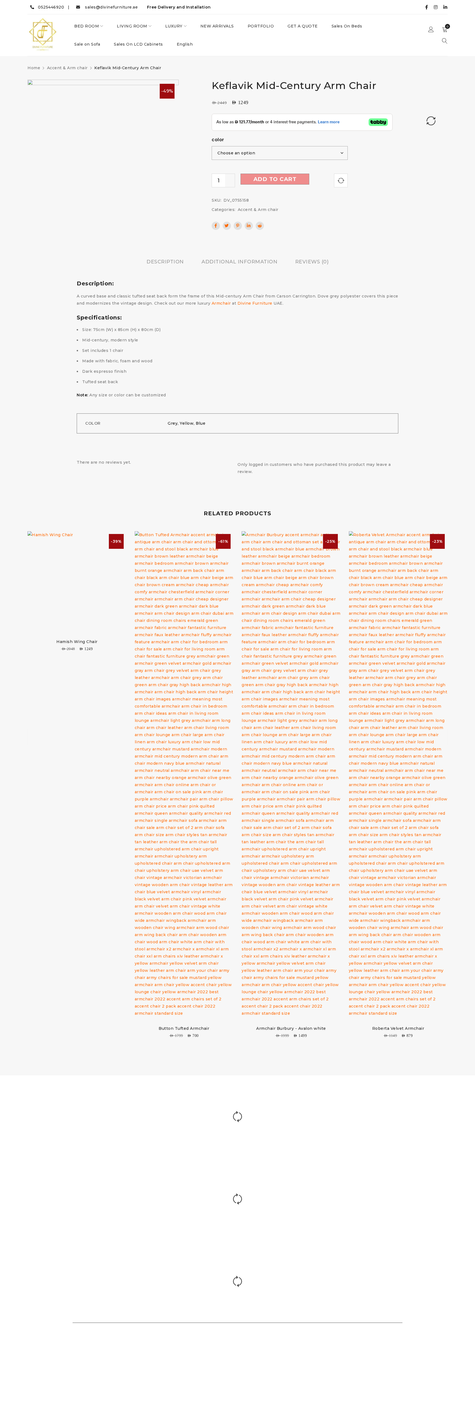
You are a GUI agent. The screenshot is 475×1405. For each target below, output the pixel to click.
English (185, 44)
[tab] (165, 261)
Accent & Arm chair (67, 67)
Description (165, 262)
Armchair (221, 303)
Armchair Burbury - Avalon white (291, 1028)
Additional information (239, 262)
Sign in (431, 29)
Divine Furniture (255, 303)
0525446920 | (51, 7)
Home (33, 67)
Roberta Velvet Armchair (398, 1028)
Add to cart (275, 179)
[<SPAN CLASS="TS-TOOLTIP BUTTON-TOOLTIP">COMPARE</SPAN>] (341, 180)
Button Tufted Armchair (184, 1028)
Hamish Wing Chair (77, 641)
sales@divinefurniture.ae (109, 7)
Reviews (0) (312, 262)
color (218, 139)
